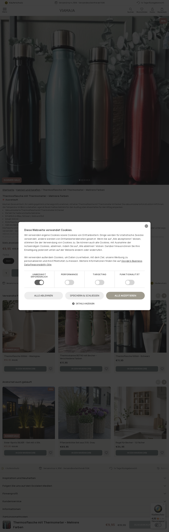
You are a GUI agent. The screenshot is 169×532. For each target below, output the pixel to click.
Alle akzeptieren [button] (125, 295)
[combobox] (146, 226)
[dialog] (84, 266)
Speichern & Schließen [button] (84, 295)
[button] (84, 305)
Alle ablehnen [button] (43, 295)
